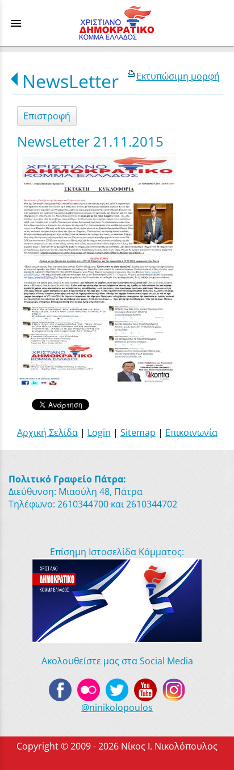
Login (99, 432)
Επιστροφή (46, 116)
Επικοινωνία (191, 432)
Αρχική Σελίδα (47, 432)
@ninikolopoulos (117, 707)
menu (16, 23)
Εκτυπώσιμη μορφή (178, 76)
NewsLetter (70, 81)
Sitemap (138, 432)
